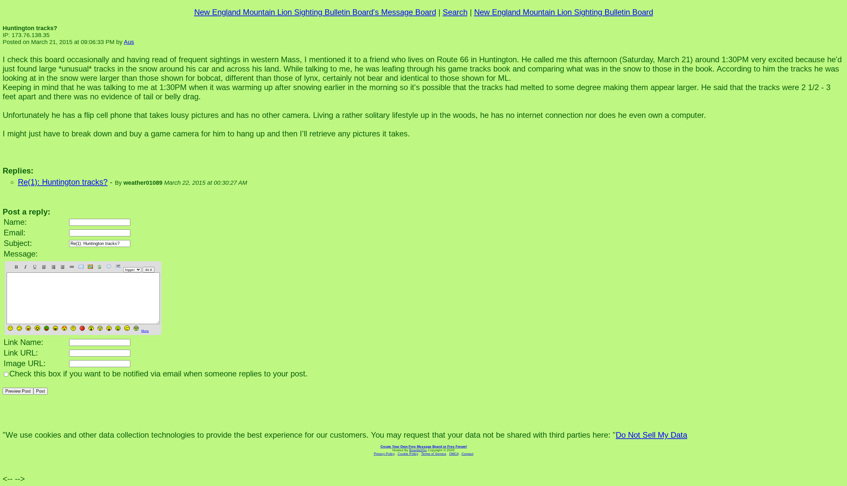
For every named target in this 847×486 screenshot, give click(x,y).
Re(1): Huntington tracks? (63, 181)
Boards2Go (418, 450)
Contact (467, 454)
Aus (129, 42)
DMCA (454, 454)
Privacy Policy (384, 454)
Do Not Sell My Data (651, 434)
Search (455, 12)
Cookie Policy (408, 454)
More (145, 331)
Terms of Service (433, 454)
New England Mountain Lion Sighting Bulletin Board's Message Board (315, 12)
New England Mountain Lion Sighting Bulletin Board (563, 12)
